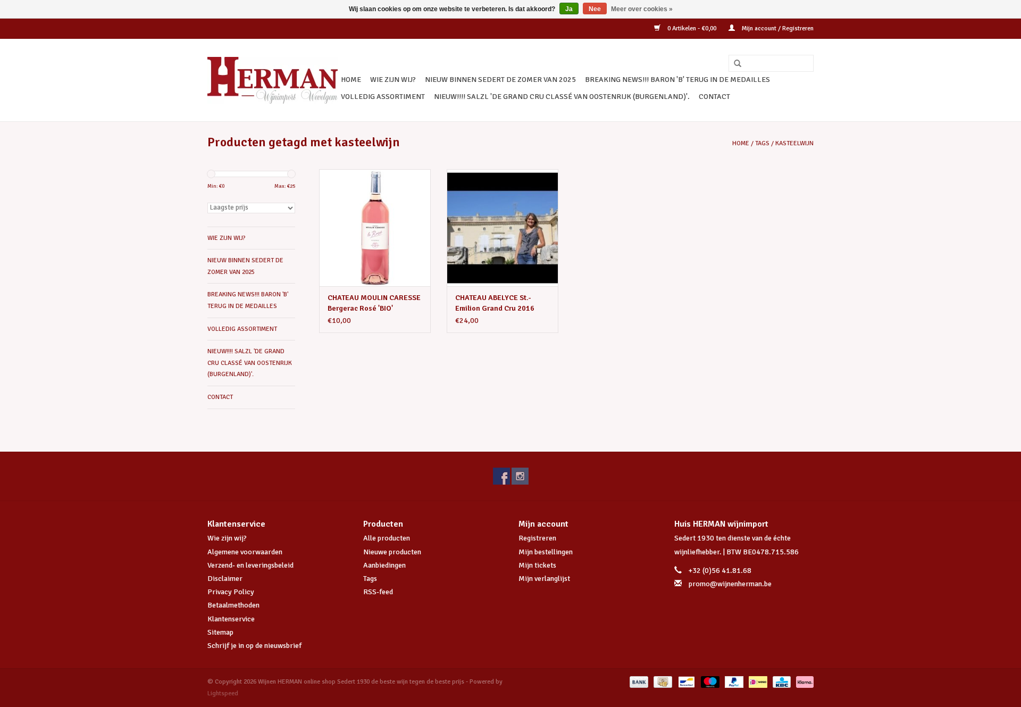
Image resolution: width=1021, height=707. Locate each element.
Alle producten (386, 538)
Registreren (537, 538)
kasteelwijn (794, 143)
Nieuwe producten (392, 551)
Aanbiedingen (384, 565)
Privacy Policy (230, 591)
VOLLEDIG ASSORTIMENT (383, 96)
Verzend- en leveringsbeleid (250, 565)
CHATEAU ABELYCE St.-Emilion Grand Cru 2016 (494, 303)
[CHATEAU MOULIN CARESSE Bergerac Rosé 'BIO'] (375, 227)
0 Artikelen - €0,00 (692, 28)
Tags (762, 143)
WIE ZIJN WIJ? (393, 79)
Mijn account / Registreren (777, 28)
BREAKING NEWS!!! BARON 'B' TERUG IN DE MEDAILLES (677, 79)
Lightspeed (222, 693)
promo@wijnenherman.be (730, 583)
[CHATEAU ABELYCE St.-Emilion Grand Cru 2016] (502, 227)
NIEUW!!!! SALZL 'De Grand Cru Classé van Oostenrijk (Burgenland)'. (562, 96)
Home (351, 79)
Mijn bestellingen (545, 551)
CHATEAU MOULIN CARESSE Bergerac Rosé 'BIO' (374, 303)
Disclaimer (224, 578)
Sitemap (220, 632)
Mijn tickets (537, 565)
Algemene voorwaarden (244, 551)
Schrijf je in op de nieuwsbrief (254, 645)
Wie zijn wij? (227, 538)
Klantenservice (231, 618)
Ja (569, 9)
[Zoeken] (734, 64)
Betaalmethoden (233, 605)
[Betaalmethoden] (638, 682)
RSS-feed (378, 591)
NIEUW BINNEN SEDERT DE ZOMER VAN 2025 (500, 79)
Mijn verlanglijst (544, 578)
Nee (595, 9)
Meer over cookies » (642, 9)
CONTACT (714, 96)
